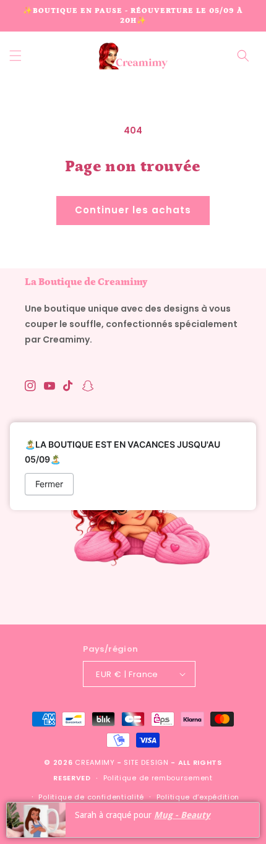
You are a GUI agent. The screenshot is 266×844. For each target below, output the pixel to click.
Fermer (49, 484)
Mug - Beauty (182, 815)
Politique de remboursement (158, 778)
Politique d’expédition (198, 797)
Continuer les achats (133, 209)
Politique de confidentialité (91, 797)
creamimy (95, 762)
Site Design (146, 762)
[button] (15, 55)
